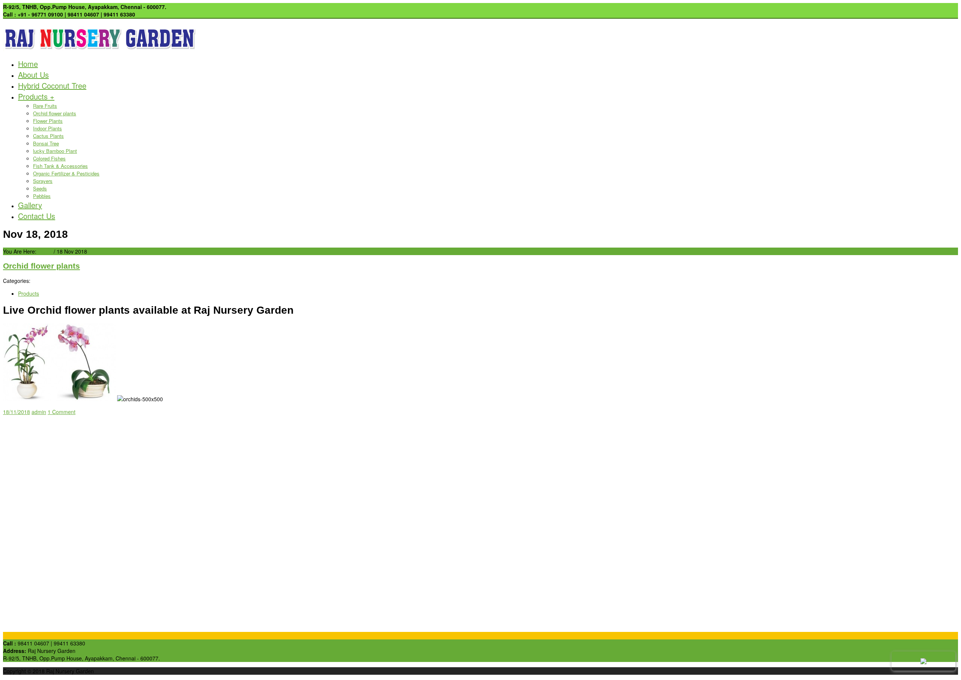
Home (28, 63)
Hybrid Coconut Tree (52, 85)
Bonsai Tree (46, 143)
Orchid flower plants (54, 113)
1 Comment (61, 412)
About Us (33, 74)
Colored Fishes (49, 158)
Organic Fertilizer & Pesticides (66, 173)
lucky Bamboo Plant (55, 150)
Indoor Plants (47, 128)
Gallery (30, 204)
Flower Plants (48, 120)
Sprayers (43, 180)
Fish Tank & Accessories (60, 165)
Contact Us (36, 215)
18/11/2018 (16, 412)
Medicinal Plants (37, 486)
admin (39, 412)
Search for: (16, 419)
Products (36, 96)
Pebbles (42, 195)
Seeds (40, 188)
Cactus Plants (48, 135)
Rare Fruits (45, 105)
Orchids (27, 479)
